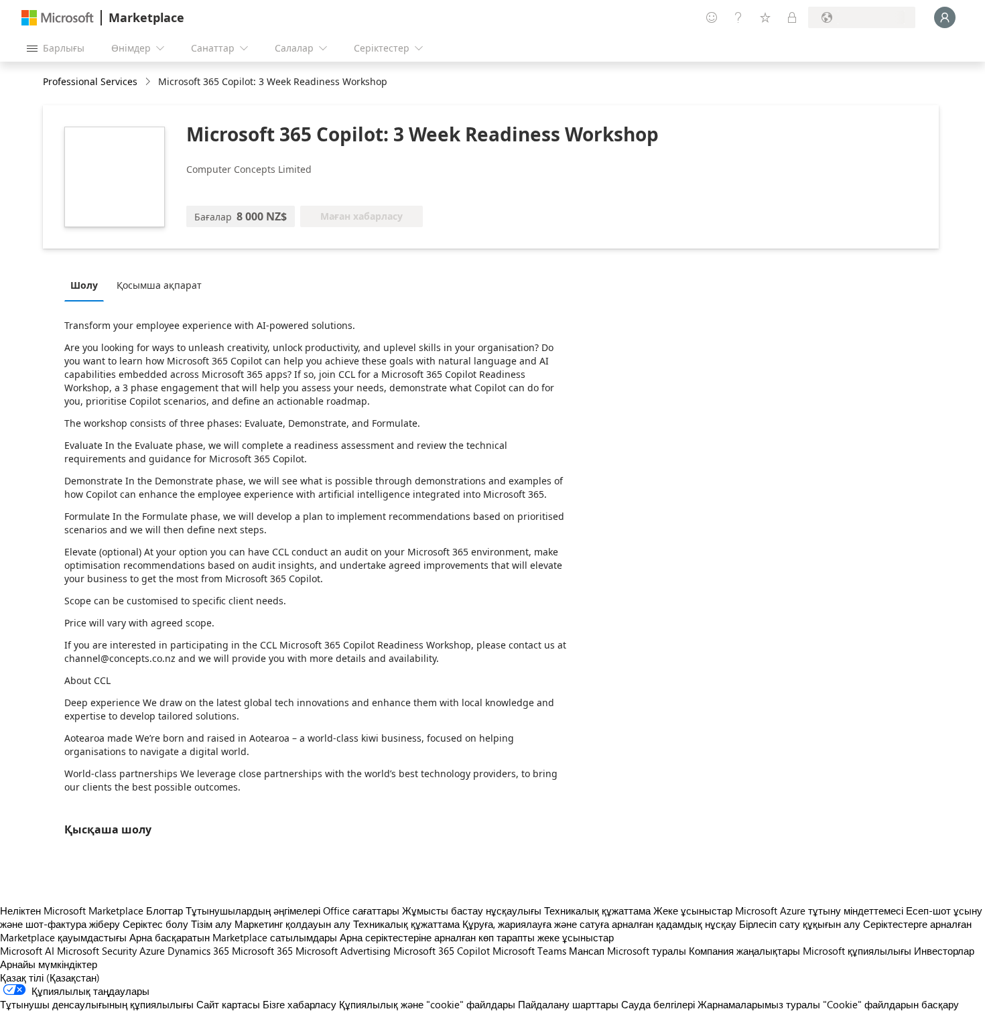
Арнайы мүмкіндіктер (48, 964)
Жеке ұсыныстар (692, 910)
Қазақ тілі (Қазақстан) (50, 977)
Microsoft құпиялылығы (857, 950)
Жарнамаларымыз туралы (759, 1004)
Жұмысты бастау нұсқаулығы (471, 910)
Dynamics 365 (198, 950)
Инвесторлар (944, 950)
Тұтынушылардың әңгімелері (253, 910)
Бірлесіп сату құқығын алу (799, 924)
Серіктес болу (155, 924)
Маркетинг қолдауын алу (292, 924)
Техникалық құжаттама (597, 910)
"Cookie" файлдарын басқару (891, 1004)
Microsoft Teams (529, 950)
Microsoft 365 (262, 950)
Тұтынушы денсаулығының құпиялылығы (97, 1004)
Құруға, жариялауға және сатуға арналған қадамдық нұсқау (599, 924)
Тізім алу (211, 924)
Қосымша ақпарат (159, 285)
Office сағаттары (361, 910)
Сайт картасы (228, 1004)
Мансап (586, 950)
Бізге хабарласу (299, 1004)
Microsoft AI (27, 950)
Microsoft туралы (646, 950)
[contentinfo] (149, 82)
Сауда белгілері (658, 1004)
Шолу (84, 285)
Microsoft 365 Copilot (441, 950)
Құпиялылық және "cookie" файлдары (427, 1004)
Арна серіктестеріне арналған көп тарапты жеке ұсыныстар (477, 937)
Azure (152, 950)
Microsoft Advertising (343, 950)
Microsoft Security (97, 950)
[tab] (87, 284)
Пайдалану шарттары (568, 1004)
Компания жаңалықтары (744, 950)
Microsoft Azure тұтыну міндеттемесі (820, 910)
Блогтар (164, 910)
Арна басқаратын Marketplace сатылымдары (233, 937)
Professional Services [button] (90, 81)
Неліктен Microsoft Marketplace (71, 910)
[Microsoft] (57, 17)
